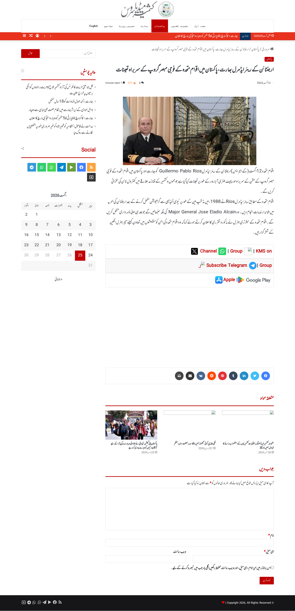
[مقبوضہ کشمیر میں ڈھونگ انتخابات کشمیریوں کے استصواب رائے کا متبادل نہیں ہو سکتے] (248, 425)
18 (80, 245)
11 (80, 235)
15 (37, 235)
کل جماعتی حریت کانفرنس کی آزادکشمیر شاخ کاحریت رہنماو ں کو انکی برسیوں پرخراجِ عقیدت (59, 90)
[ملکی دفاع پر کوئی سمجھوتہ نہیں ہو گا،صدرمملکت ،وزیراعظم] (190, 425)
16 (26, 235)
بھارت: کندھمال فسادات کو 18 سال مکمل (70, 101)
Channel (209, 251)
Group (236, 251)
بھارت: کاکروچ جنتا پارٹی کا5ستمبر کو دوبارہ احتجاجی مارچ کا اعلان (61, 118)
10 (90, 235)
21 (47, 245)
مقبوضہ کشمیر (179, 25)
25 (80, 255)
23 (26, 245)
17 (90, 245)
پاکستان (159, 25)
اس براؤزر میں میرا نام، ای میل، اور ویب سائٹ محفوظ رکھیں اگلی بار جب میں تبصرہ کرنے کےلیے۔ (221, 568)
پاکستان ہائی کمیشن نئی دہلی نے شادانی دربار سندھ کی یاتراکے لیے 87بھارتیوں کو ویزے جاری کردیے (134, 445)
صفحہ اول (200, 25)
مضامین (108, 25)
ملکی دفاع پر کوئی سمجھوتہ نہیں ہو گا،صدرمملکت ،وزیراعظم (195, 443)
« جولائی (58, 279)
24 (90, 255)
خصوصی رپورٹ (127, 25)
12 (69, 235)
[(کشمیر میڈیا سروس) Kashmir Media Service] (147, 9)
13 (58, 235)
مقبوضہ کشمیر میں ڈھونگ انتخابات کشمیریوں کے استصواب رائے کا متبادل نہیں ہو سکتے (248, 445)
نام (271, 535)
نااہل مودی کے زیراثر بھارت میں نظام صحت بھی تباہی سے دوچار (61, 110)
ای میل (269, 552)
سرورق (266, 49)
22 (37, 245)
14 (47, 235)
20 (58, 245)
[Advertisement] (189, 324)
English (93, 25)
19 (69, 245)
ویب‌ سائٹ (179, 552)
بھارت (144, 25)
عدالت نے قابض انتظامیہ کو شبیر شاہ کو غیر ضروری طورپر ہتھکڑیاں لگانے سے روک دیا (195, 36)
